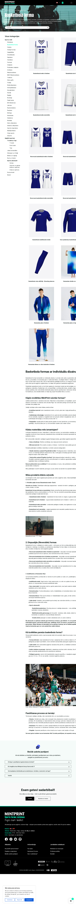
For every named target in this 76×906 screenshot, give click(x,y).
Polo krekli (13, 145)
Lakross (9, 105)
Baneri (9, 175)
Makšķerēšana (11, 130)
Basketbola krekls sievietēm (41, 115)
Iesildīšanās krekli (34, 581)
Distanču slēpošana (12, 125)
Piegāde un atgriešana (11, 851)
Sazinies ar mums (43, 798)
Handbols (10, 60)
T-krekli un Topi (11, 140)
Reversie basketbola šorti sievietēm (40, 566)
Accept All (29, 899)
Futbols (9, 47)
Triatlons (9, 77)
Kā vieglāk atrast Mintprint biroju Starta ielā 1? (21, 766)
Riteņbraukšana (11, 72)
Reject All (19, 899)
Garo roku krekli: (34, 586)
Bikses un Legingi (12, 155)
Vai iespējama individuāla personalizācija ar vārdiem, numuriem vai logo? (29, 771)
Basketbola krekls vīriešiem (41, 73)
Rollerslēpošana (11, 85)
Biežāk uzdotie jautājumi (11, 853)
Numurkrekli (10, 172)
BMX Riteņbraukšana (13, 75)
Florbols (9, 62)
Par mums (30, 848)
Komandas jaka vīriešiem (41, 323)
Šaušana (9, 110)
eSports (9, 135)
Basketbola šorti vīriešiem (37, 500)
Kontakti (52, 853)
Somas (11, 163)
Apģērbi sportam (10, 138)
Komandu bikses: (34, 595)
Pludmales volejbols (12, 67)
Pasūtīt (30, 798)
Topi (11, 148)
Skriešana (10, 42)
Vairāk (10, 775)
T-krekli (12, 143)
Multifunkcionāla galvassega (40, 613)
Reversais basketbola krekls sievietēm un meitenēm (44, 561)
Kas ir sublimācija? (32, 853)
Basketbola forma (12, 44)
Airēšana (9, 70)
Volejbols (9, 65)
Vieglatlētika (10, 52)
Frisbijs (9, 82)
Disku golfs (10, 80)
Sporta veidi (14, 10)
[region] (19, 894)
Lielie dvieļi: (32, 600)
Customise (9, 899)
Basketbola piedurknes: (39, 608)
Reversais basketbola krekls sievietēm (41, 198)
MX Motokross (11, 103)
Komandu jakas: (34, 591)
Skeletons (10, 118)
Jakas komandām (12, 150)
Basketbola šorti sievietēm (37, 509)
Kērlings (9, 113)
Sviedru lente (36, 617)
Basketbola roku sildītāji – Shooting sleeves (41, 281)
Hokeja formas (11, 49)
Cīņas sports (10, 133)
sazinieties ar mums (56, 464)
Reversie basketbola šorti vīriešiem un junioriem (43, 556)
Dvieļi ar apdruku (14, 170)
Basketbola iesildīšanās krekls (41, 239)
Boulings (9, 97)
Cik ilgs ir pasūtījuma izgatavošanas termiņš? (21, 762)
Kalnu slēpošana (12, 123)
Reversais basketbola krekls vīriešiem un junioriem (44, 551)
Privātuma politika (55, 851)
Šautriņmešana (11, 108)
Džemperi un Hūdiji (12, 153)
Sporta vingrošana (12, 128)
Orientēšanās (11, 55)
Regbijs (9, 95)
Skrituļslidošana (11, 87)
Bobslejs (9, 120)
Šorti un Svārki (11, 158)
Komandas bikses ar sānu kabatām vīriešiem (41, 364)
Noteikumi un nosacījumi (56, 848)
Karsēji (9, 92)
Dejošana (9, 57)
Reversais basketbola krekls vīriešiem (41, 156)
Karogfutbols (11, 90)
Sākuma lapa (7, 10)
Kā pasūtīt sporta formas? (12, 848)
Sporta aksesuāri (12, 160)
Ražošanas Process (33, 851)
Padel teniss (10, 100)
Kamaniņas (10, 115)
